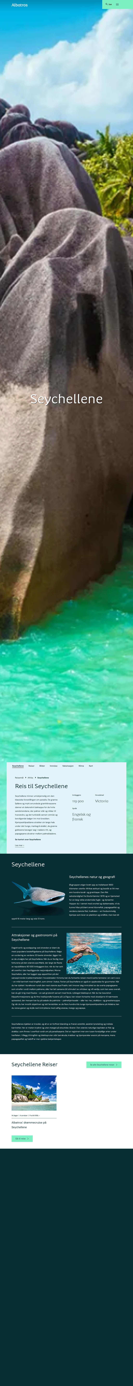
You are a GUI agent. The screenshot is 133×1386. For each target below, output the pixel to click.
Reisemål (19, 777)
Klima (81, 766)
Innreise (53, 766)
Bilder (42, 766)
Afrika (30, 777)
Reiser (31, 766)
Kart (91, 766)
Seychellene (18, 766)
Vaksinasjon (68, 766)
